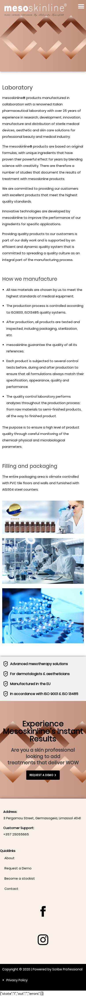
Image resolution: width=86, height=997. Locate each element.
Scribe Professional (67, 969)
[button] (81, 6)
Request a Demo (18, 868)
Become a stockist (19, 878)
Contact (11, 888)
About (9, 858)
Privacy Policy (17, 980)
